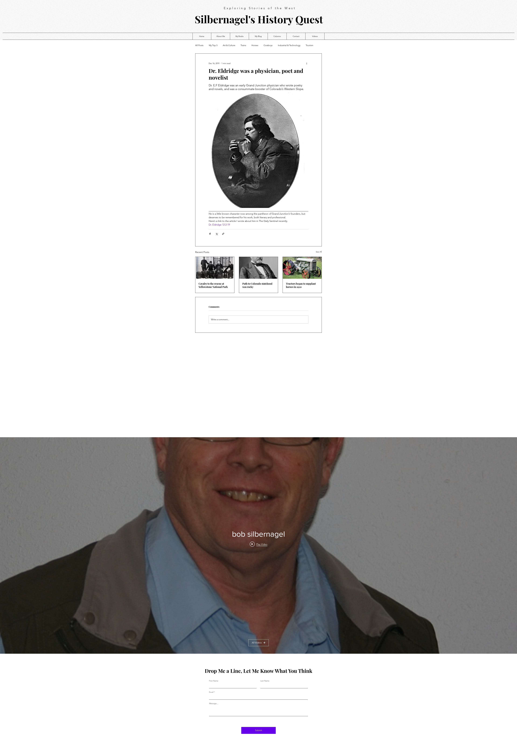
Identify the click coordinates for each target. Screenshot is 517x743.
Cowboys (268, 45)
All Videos (257, 642)
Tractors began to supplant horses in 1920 (301, 285)
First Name (213, 681)
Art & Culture (229, 45)
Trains (243, 45)
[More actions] (306, 63)
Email (211, 692)
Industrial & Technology (289, 45)
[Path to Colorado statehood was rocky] (258, 268)
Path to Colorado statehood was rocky (257, 285)
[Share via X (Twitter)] (216, 233)
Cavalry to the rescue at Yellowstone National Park (213, 285)
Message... (213, 703)
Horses (254, 45)
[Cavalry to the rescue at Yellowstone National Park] (214, 268)
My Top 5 (213, 45)
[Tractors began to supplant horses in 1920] (302, 268)
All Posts (199, 45)
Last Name (264, 681)
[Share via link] (223, 233)
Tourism (309, 45)
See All (319, 252)
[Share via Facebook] (210, 233)
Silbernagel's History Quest (259, 19)
